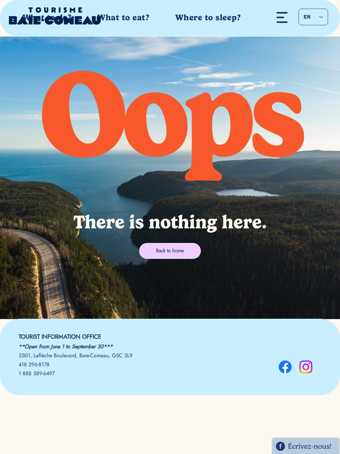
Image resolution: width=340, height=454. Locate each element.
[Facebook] (285, 367)
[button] (282, 17)
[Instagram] (305, 367)
